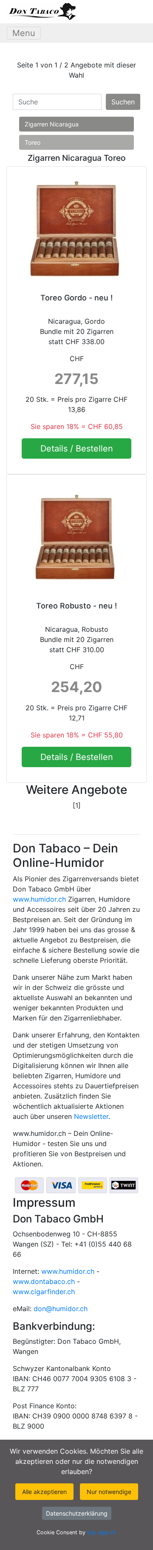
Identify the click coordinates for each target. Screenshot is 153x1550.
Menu (23, 33)
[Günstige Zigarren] (41, 11)
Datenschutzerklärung (77, 1513)
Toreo (32, 142)
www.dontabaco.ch (44, 1281)
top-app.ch (101, 1532)
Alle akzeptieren (44, 1491)
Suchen (123, 102)
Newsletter (91, 1116)
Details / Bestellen (76, 448)
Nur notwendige (109, 1491)
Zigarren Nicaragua (52, 124)
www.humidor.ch (39, 899)
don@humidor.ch (61, 1308)
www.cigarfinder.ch (44, 1291)
